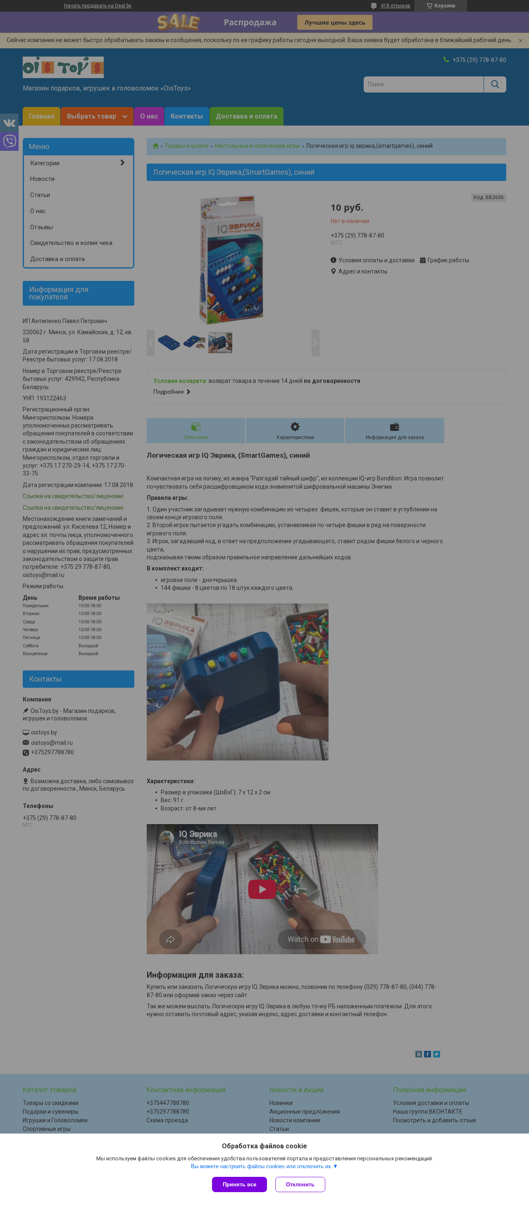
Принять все (239, 1184)
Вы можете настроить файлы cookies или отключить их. (262, 1166)
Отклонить (300, 1184)
